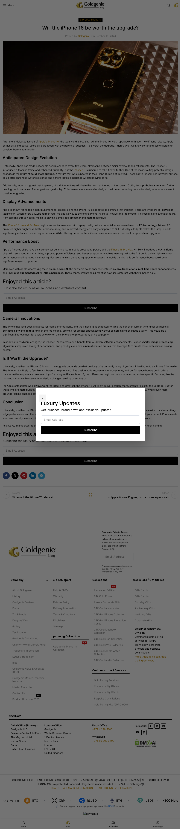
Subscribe (90, 430)
